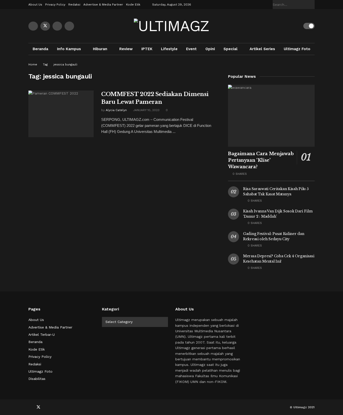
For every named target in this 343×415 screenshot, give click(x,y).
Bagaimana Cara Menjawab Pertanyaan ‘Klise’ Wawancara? (261, 160)
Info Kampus (69, 49)
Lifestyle (169, 49)
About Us (35, 4)
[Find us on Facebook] (33, 26)
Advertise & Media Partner (103, 4)
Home (32, 64)
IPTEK (146, 49)
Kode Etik (133, 4)
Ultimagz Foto (297, 49)
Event (191, 49)
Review (126, 49)
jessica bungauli (65, 64)
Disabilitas (36, 379)
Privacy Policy (55, 4)
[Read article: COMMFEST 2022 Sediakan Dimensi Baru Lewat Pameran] (61, 114)
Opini (210, 49)
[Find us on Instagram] (69, 26)
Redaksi (74, 4)
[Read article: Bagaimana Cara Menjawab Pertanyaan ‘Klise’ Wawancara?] (271, 116)
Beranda (40, 49)
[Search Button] (312, 4)
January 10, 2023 (145, 110)
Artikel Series (262, 49)
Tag (45, 64)
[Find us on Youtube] (57, 26)
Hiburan (100, 49)
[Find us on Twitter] (45, 26)
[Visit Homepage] (171, 26)
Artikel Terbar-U (41, 335)
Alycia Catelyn (116, 110)
